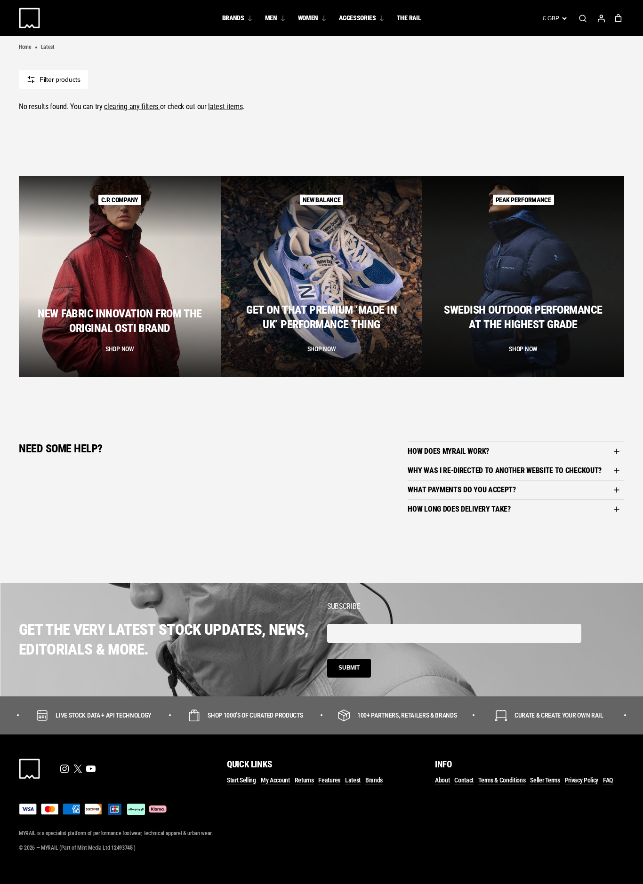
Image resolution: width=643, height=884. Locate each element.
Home (25, 47)
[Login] (601, 18)
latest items (225, 107)
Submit (349, 667)
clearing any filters (132, 107)
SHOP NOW (119, 349)
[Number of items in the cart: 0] (618, 18)
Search (583, 18)
